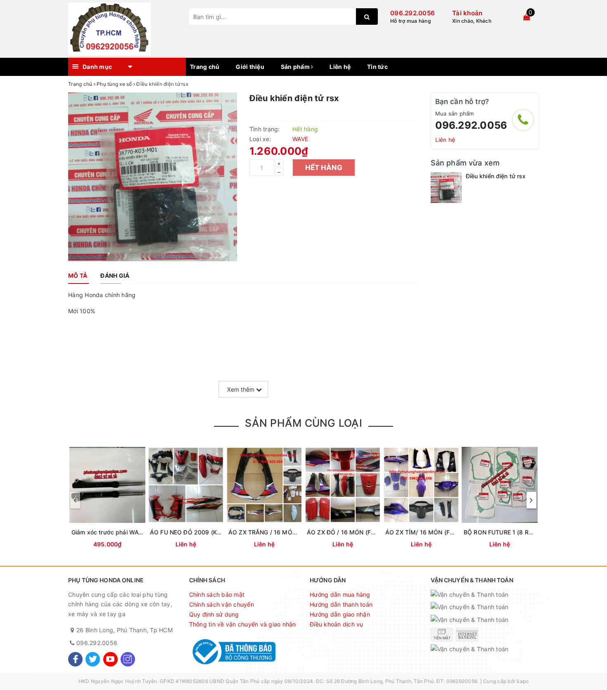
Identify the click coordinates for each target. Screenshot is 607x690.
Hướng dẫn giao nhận (340, 614)
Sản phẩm (296, 66)
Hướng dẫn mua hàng (340, 594)
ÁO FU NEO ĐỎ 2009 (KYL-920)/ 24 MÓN (208, 532)
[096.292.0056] (523, 120)
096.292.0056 (412, 13)
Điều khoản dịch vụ (336, 624)
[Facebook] (75, 659)
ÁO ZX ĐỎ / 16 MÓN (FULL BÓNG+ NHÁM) (366, 532)
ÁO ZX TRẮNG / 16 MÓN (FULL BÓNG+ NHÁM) (293, 532)
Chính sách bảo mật (217, 594)
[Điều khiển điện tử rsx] (446, 187)
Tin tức (377, 66)
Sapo (522, 681)
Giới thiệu (250, 66)
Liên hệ (340, 66)
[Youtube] (110, 659)
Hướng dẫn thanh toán (341, 604)
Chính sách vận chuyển (221, 604)
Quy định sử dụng (214, 614)
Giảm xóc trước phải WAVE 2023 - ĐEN (125, 532)
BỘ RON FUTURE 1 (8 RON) (501, 532)
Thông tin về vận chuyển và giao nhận (242, 624)
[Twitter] (92, 659)
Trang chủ (204, 66)
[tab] (77, 275)
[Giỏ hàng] (526, 17)
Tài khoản (467, 13)
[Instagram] (128, 659)
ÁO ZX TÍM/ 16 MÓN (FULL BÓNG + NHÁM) (445, 532)
